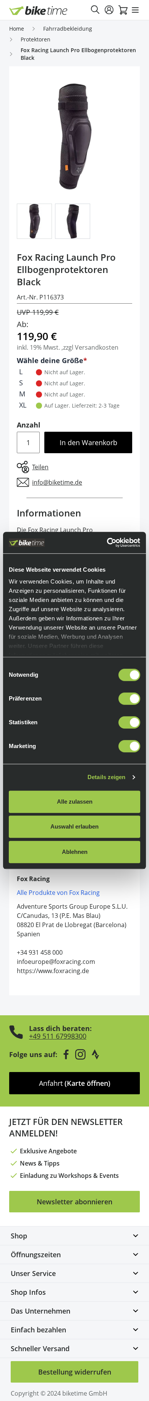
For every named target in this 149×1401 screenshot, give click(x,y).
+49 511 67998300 (57, 1036)
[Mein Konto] (109, 10)
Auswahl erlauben (74, 826)
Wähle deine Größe (50, 360)
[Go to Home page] (38, 10)
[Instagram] (80, 1054)
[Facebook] (66, 1054)
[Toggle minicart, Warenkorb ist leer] (123, 10)
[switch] (129, 698)
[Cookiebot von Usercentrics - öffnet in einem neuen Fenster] (107, 543)
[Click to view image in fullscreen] (74, 136)
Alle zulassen (74, 801)
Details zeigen (106, 777)
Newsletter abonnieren (74, 1201)
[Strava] (95, 1054)
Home (16, 28)
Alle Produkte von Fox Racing (58, 892)
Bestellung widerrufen (74, 1371)
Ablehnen (74, 851)
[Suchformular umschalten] (95, 10)
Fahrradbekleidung (67, 28)
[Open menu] (135, 10)
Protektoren (35, 39)
